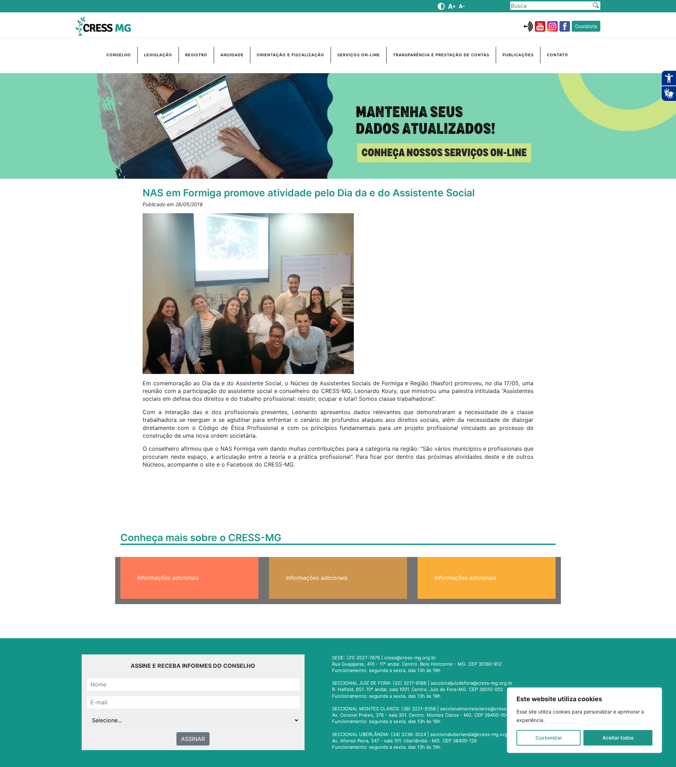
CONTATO (557, 54)
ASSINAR (193, 738)
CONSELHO (118, 54)
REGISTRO (196, 54)
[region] (584, 720)
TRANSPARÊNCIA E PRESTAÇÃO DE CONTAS (441, 54)
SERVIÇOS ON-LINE (358, 54)
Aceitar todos (618, 738)
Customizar (549, 738)
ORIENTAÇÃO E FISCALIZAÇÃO (290, 54)
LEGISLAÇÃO (158, 54)
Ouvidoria (586, 26)
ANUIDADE (232, 54)
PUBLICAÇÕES (518, 54)
